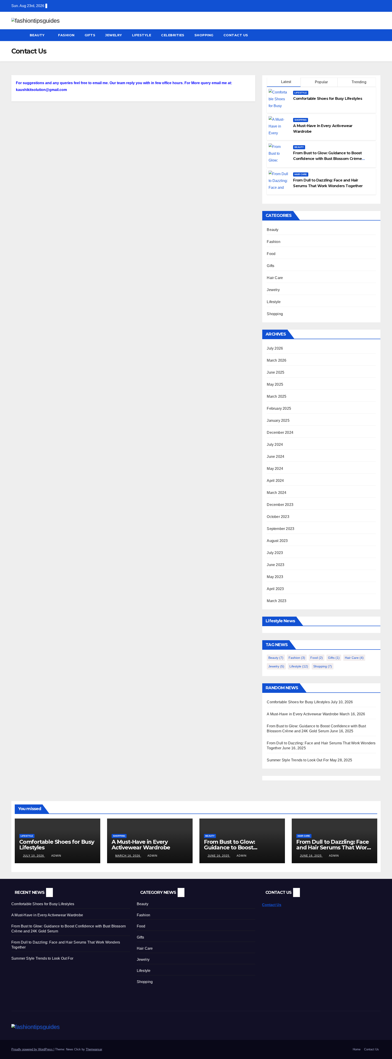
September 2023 (280, 529)
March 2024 (276, 493)
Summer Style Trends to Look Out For (298, 760)
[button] (377, 35)
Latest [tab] (285, 82)
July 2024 (275, 444)
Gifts (90, 35)
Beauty (38, 35)
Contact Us (235, 35)
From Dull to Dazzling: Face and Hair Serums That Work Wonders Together (333, 847)
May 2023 (275, 577)
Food (271, 254)
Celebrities (172, 35)
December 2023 (280, 505)
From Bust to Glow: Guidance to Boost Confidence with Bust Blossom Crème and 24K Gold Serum (327, 159)
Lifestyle (141, 35)
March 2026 (276, 360)
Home (356, 1049)
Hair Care (300, 174)
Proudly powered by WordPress (32, 1049)
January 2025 (278, 420)
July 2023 (275, 553)
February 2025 (279, 408)
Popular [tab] (321, 82)
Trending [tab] (358, 82)
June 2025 (275, 372)
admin (56, 855)
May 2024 (275, 469)
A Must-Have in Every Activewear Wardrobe (302, 714)
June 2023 (275, 565)
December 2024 (280, 432)
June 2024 (275, 456)
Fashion (66, 35)
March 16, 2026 (128, 855)
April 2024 (275, 481)
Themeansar (94, 1049)
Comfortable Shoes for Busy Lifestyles (327, 98)
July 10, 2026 (34, 855)
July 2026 (275, 348)
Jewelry (113, 35)
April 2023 (275, 589)
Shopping (203, 35)
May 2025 (275, 384)
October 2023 (278, 517)
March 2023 (276, 601)
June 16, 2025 (219, 855)
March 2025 (276, 396)
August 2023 (277, 541)
